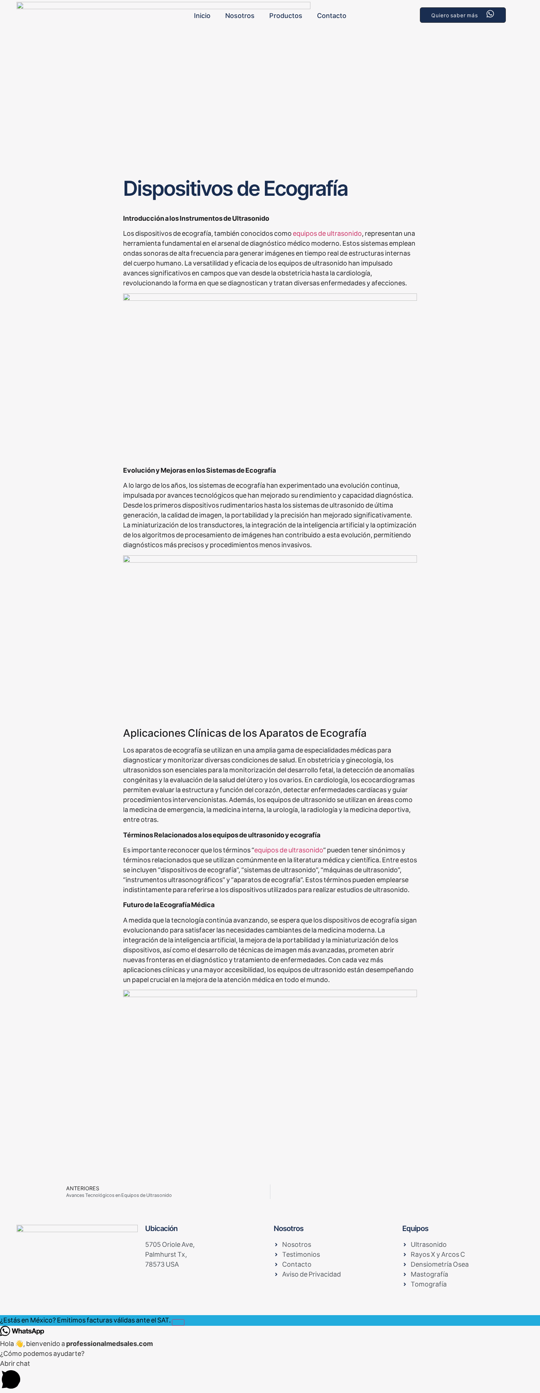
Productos (285, 15)
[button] (270, 1375)
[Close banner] (178, 1322)
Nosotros (240, 15)
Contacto (331, 15)
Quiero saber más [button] (454, 15)
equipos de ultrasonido (327, 233)
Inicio (202, 15)
